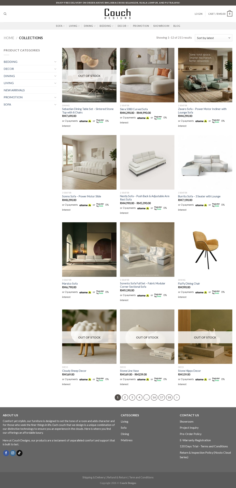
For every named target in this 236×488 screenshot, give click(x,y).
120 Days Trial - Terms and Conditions (204, 446)
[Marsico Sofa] (89, 249)
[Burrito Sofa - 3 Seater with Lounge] (205, 162)
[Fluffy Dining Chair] (205, 249)
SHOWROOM (161, 25)
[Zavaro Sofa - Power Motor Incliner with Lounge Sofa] (205, 75)
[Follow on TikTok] (19, 453)
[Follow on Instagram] (13, 453)
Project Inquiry (189, 427)
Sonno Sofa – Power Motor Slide (81, 196)
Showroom (186, 421)
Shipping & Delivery (93, 477)
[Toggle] (55, 61)
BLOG (176, 25)
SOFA (59, 25)
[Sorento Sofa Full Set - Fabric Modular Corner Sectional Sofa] (147, 249)
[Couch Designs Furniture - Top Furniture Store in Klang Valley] (118, 14)
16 (154, 397)
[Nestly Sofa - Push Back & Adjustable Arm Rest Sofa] (147, 162)
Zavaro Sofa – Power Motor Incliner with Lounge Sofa (202, 110)
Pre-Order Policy (191, 434)
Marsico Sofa (70, 283)
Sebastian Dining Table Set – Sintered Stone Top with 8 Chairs (88, 110)
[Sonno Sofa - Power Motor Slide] (89, 162)
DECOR (122, 25)
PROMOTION (141, 25)
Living (124, 421)
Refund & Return (117, 477)
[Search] (5, 13)
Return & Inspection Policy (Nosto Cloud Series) (205, 455)
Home (9, 38)
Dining (125, 434)
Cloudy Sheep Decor (74, 370)
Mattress (127, 440)
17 (161, 397)
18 (169, 397)
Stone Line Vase (129, 370)
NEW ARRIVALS (14, 90)
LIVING (73, 25)
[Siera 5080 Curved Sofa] (147, 75)
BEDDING (105, 25)
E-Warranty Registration (195, 440)
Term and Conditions (141, 477)
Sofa (123, 427)
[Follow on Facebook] (6, 453)
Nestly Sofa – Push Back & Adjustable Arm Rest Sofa (144, 198)
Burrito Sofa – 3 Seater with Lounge (199, 196)
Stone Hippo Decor (189, 370)
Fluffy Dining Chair (189, 283)
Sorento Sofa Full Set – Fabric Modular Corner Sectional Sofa (142, 285)
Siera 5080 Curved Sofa (134, 109)
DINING (88, 25)
